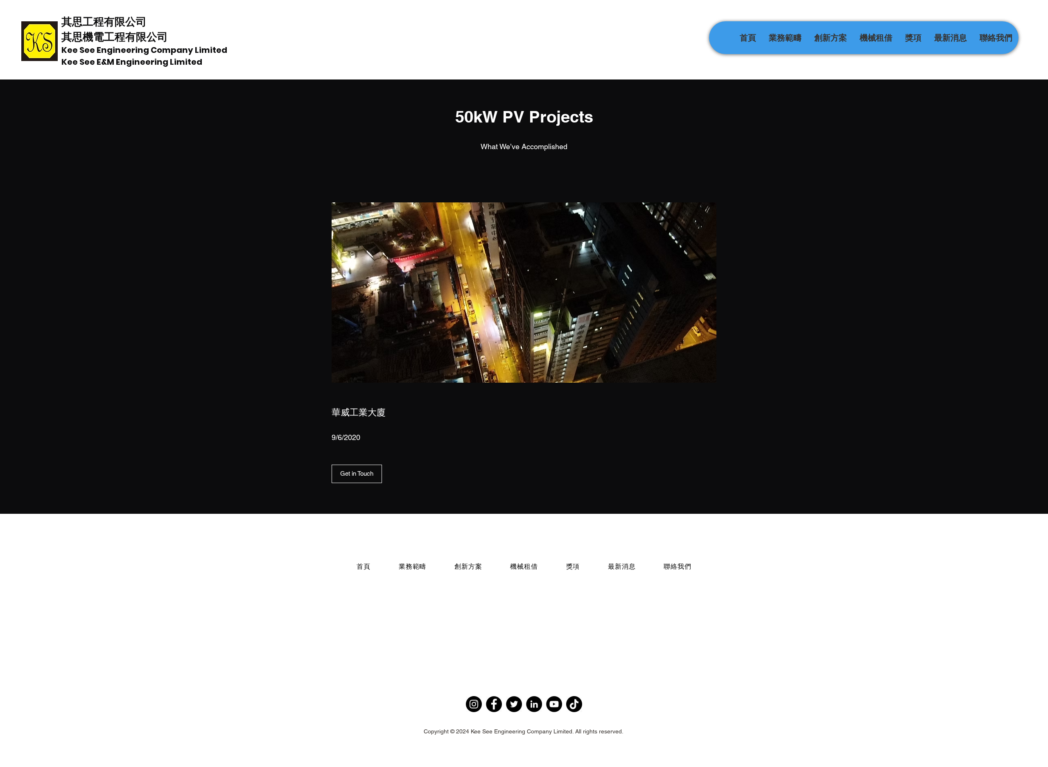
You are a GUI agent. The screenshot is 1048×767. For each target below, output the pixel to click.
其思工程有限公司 (104, 21)
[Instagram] (474, 704)
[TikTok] (574, 704)
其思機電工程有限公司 (114, 36)
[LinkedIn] (534, 704)
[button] (785, 37)
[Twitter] (514, 704)
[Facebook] (494, 704)
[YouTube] (554, 704)
